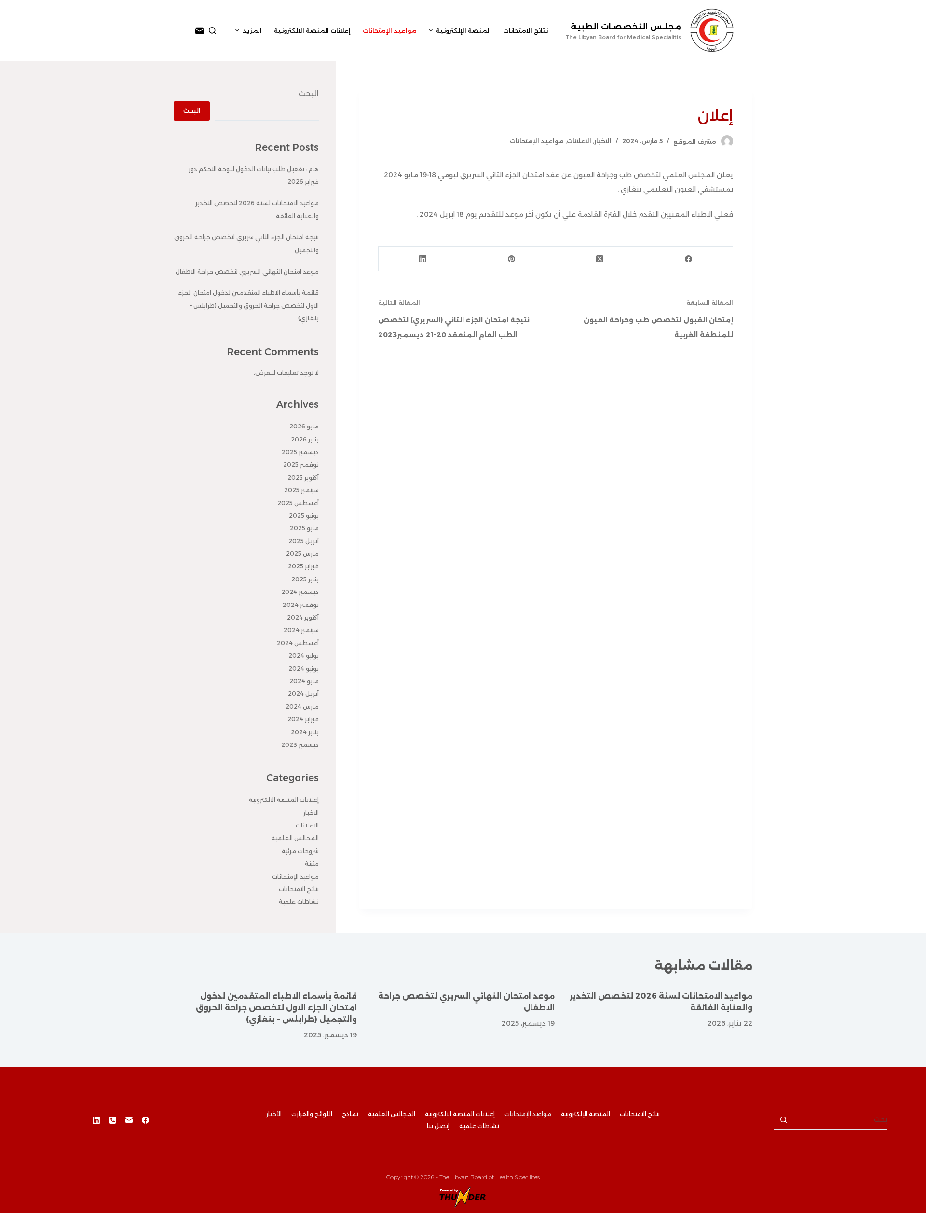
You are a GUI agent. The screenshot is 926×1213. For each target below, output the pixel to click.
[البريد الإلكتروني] (199, 31)
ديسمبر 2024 (300, 591)
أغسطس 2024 (298, 643)
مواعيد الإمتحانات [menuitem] (390, 30)
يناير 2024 (305, 732)
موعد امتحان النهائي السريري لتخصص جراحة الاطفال (247, 271)
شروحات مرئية (300, 851)
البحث (309, 93)
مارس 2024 (302, 706)
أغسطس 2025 (298, 503)
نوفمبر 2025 (301, 464)
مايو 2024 (304, 681)
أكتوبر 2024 (303, 617)
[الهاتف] (112, 1120)
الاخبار (603, 141)
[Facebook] (688, 259)
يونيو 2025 (304, 515)
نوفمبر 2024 (301, 604)
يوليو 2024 (303, 655)
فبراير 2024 (303, 719)
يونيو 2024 (303, 668)
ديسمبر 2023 (300, 744)
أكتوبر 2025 (303, 477)
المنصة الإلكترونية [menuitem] (463, 30)
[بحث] (212, 30)
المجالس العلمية (295, 837)
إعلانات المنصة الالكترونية (284, 799)
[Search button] (783, 1120)
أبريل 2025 (303, 541)
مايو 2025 (304, 528)
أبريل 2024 (303, 693)
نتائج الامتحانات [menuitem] (525, 30)
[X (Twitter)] (600, 259)
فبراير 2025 (303, 566)
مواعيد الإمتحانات (537, 141)
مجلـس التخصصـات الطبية (626, 26)
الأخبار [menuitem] (274, 1113)
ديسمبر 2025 (300, 451)
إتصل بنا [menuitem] (438, 1126)
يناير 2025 (305, 579)
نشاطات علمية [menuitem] (479, 1126)
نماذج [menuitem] (350, 1113)
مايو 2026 (304, 426)
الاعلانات (579, 141)
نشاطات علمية (299, 901)
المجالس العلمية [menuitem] (391, 1113)
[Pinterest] (511, 259)
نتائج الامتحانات (299, 889)
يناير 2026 (305, 439)
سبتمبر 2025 (301, 490)
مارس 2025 (302, 553)
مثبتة (312, 863)
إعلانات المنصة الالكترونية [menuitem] (312, 30)
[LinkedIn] (422, 259)
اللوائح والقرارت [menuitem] (311, 1113)
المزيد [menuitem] (252, 30)
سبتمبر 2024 (301, 630)
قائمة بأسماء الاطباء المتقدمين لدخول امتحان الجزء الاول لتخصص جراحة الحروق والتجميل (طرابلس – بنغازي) (248, 305)
